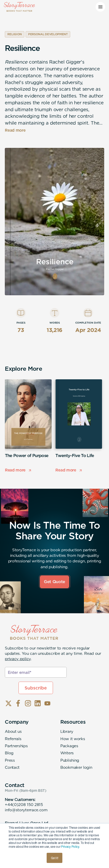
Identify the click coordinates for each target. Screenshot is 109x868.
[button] (100, 7)
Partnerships (16, 745)
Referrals (13, 738)
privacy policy (18, 658)
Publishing (69, 760)
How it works (72, 738)
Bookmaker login (76, 767)
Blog (9, 753)
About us (13, 731)
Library (66, 731)
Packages (69, 745)
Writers (67, 753)
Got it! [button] (54, 858)
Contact (12, 767)
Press (10, 760)
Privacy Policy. (70, 846)
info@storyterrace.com (26, 809)
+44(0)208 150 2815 (24, 804)
